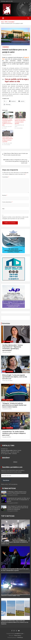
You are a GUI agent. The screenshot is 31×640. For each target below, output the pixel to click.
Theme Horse (17, 635)
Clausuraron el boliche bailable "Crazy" (10, 595)
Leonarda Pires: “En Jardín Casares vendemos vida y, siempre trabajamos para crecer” (14, 433)
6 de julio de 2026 (6, 352)
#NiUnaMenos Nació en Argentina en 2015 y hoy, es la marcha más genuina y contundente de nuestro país (15, 161)
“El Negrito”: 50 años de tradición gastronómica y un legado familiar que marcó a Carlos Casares (14, 405)
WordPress (20, 637)
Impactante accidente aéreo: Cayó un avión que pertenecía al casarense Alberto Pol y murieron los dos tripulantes (14, 622)
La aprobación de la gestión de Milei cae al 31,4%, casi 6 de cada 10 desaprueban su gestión (18, 499)
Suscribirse (6, 480)
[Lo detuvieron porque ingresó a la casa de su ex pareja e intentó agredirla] (20, 115)
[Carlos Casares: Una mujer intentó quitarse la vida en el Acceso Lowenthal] (7, 133)
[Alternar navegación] (3, 18)
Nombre (4, 195)
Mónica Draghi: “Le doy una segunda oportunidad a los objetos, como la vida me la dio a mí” (14, 376)
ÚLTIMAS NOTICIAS (9, 488)
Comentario (5, 177)
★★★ (4, 341)
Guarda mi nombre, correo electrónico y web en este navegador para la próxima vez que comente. (15, 217)
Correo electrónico (7, 202)
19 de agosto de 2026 (12, 495)
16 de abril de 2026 (6, 408)
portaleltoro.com (19, 633)
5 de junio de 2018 (6, 54)
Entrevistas (6, 323)
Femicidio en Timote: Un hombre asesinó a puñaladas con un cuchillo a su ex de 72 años (7, 122)
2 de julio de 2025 (6, 437)
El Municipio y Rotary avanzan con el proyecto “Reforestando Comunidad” (16, 492)
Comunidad (5, 47)
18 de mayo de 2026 (7, 380)
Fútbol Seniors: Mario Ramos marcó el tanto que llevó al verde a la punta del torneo (16, 154)
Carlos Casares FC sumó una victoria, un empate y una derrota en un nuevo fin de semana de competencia (17, 507)
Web (3, 208)
